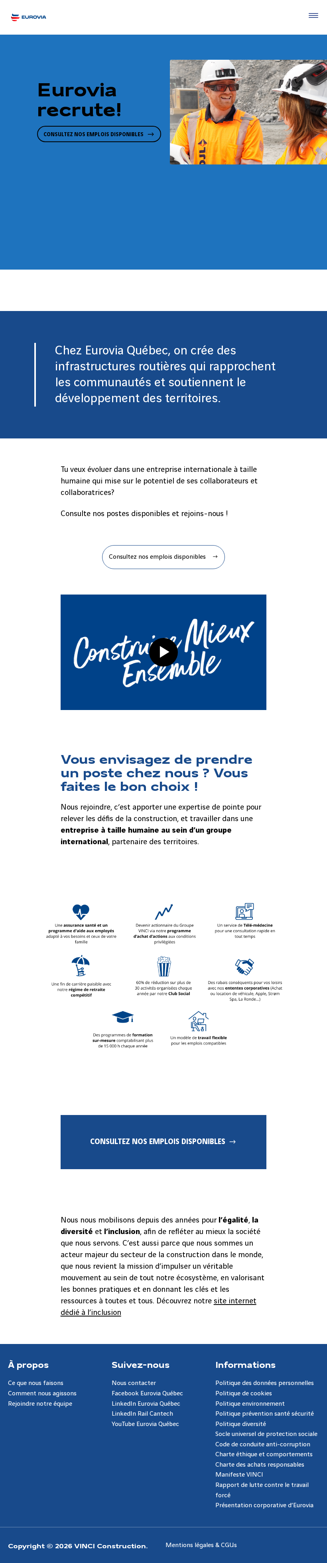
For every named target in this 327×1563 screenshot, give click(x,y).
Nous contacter (134, 1383)
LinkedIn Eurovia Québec (146, 1404)
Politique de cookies (243, 1393)
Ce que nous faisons (35, 1383)
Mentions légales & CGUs (201, 1545)
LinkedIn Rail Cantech (142, 1413)
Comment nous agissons (42, 1393)
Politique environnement (250, 1404)
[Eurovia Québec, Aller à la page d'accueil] (28, 17)
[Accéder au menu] (312, 16)
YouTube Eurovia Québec (145, 1424)
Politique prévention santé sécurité (264, 1413)
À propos (28, 1364)
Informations (245, 1364)
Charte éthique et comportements (264, 1454)
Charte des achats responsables (259, 1464)
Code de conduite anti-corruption (262, 1444)
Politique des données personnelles (264, 1383)
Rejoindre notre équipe (40, 1404)
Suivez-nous (140, 1364)
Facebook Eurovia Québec (147, 1393)
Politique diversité (240, 1424)
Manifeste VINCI (239, 1474)
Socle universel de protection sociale (266, 1434)
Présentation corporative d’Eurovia (264, 1505)
